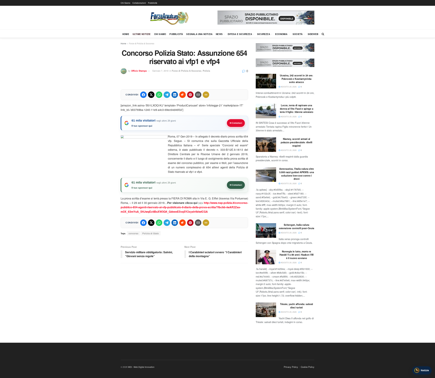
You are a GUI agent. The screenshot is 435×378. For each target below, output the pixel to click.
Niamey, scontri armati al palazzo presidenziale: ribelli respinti (296, 142)
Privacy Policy (291, 366)
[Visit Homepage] (169, 18)
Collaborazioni (139, 2)
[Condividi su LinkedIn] (174, 94)
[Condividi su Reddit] (182, 94)
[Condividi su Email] (198, 94)
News (219, 34)
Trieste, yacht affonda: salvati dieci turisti (296, 305)
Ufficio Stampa (139, 70)
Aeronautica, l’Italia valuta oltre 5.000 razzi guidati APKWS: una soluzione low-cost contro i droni (296, 173)
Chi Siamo (125, 2)
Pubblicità (152, 2)
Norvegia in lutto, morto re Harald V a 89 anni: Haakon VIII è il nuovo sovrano (297, 255)
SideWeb (313, 34)
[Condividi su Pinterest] (190, 94)
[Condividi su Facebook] (143, 94)
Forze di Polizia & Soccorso (141, 43)
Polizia (206, 70)
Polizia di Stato (150, 233)
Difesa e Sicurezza (240, 34)
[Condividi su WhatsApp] (159, 94)
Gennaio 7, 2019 (160, 70)
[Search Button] (323, 34)
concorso (133, 233)
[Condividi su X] (151, 94)
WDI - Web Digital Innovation (141, 366)
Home (125, 34)
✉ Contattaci (236, 123)
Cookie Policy (307, 366)
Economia (281, 34)
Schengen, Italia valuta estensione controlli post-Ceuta (296, 226)
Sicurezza (263, 34)
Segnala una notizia (199, 34)
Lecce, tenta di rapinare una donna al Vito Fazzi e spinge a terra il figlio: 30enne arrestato (296, 109)
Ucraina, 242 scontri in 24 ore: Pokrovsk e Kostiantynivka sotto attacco (296, 79)
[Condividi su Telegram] (167, 94)
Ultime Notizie (142, 34)
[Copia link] (206, 94)
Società (297, 34)
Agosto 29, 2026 (288, 86)
